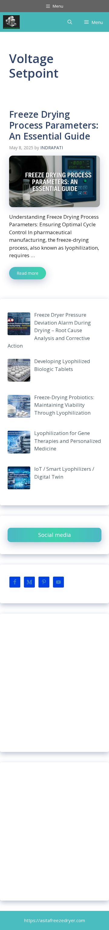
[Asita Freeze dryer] (11, 22)
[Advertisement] (54, 682)
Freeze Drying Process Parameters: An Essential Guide (53, 125)
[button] (69, 22)
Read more (27, 273)
